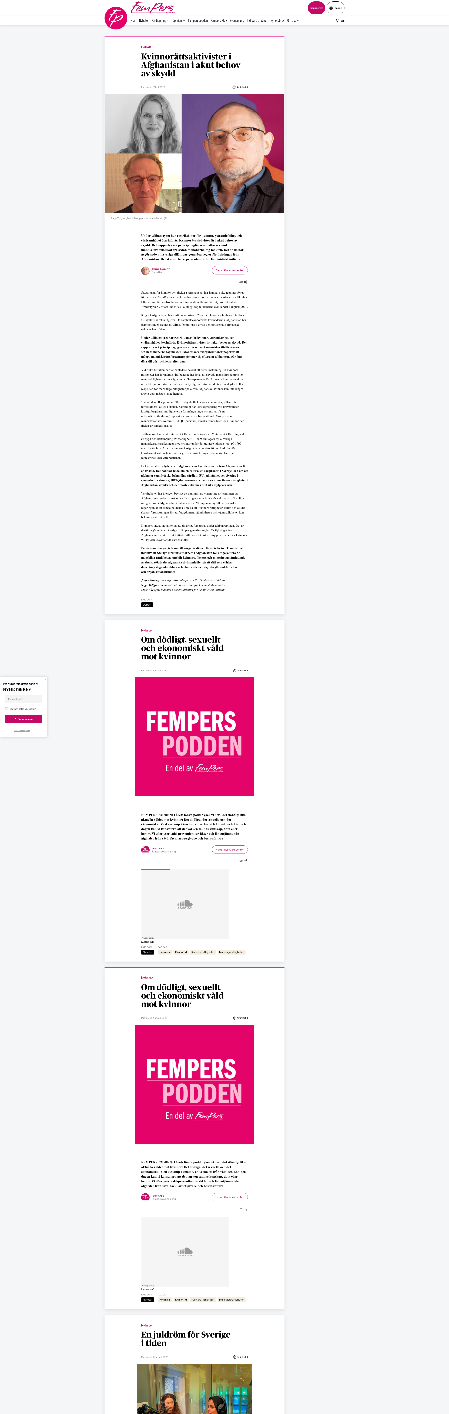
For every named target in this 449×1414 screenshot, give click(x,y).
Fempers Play (219, 20)
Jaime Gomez (161, 269)
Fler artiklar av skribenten (230, 270)
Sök (342, 20)
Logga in (338, 7)
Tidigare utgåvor (257, 20)
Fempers (158, 848)
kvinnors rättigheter (203, 952)
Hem (133, 20)
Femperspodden (198, 20)
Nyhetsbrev (277, 20)
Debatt (146, 47)
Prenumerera (316, 7)
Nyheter (144, 20)
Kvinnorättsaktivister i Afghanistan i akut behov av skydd (190, 65)
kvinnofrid (181, 952)
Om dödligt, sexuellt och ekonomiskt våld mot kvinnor (182, 648)
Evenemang (237, 20)
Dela (241, 282)
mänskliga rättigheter (231, 952)
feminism (165, 952)
